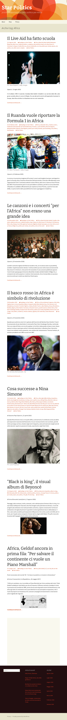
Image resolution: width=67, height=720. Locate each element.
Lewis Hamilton (41, 126)
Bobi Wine (36, 304)
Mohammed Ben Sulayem (13, 128)
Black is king (54, 491)
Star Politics (31, 48)
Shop (10, 22)
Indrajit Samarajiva (42, 224)
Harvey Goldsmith (31, 46)
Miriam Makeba (25, 402)
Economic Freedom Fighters (21, 306)
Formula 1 (34, 126)
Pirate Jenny (30, 407)
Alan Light (41, 398)
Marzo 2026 (50, 695)
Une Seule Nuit (41, 311)
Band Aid (41, 42)
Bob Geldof (47, 42)
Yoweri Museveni (49, 311)
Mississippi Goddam (41, 402)
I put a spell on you (35, 400)
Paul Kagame (24, 128)
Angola (9, 304)
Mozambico (56, 306)
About (3, 22)
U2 (12, 48)
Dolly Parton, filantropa (31, 673)
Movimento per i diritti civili (22, 403)
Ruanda (40, 128)
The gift (25, 495)
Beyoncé (42, 491)
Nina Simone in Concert (13, 407)
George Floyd (44, 493)
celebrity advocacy (15, 222)
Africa (36, 42)
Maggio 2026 (50, 686)
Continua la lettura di (14, 102)
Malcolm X (50, 400)
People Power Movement (26, 309)
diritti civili (9, 400)
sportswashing (47, 128)
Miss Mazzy (33, 402)
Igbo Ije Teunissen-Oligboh (30, 224)
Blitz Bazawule (11, 493)
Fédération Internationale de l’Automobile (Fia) (19, 126)
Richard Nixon (47, 407)
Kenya (50, 306)
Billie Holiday (47, 398)
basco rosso (14, 304)
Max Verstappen (50, 126)
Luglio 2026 (50, 678)
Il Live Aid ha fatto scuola (31, 38)
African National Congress (47, 302)
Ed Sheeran (56, 222)
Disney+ (38, 493)
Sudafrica (20, 311)
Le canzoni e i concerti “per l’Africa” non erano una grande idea (33, 211)
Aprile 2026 (50, 691)
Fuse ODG (20, 224)
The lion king (31, 495)
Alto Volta (56, 302)
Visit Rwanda (10, 130)
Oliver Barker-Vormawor (22, 308)
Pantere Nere (51, 308)
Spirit (14, 495)
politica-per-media (46, 46)
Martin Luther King (16, 402)
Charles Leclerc (53, 125)
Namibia (9, 308)
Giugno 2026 (50, 682)
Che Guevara (50, 304)
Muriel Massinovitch (35, 403)
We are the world (39, 226)
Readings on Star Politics (25, 42)
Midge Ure (15, 226)
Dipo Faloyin (33, 222)
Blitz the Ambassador (20, 493)
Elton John (10, 224)
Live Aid (39, 46)
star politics (54, 128)
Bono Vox (15, 44)
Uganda (35, 311)
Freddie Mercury (22, 46)
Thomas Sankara (28, 311)
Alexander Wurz (44, 125)
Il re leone (51, 493)
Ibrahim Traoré (37, 306)
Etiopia (15, 46)
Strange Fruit (22, 409)
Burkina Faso (43, 304)
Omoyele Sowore (33, 308)
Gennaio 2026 (50, 704)
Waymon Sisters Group (37, 409)
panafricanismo (43, 308)
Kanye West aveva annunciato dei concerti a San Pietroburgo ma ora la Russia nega (33, 692)
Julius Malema (44, 306)
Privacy (17, 22)
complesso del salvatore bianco (36, 44)
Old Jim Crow (23, 407)
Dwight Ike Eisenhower (19, 400)
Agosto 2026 (50, 673)
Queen (53, 46)
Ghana (30, 306)
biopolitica (21, 304)
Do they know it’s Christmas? (44, 222)
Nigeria (14, 308)
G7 (46, 568)
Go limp (27, 400)
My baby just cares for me (47, 403)
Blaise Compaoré (29, 304)
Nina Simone (55, 405)
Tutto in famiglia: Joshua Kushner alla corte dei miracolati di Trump (33, 700)
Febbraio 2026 (50, 700)
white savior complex (19, 48)
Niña (50, 405)
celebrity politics (22, 44)
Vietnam (29, 409)
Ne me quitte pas (43, 405)
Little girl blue (43, 400)
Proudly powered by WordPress (21, 716)
